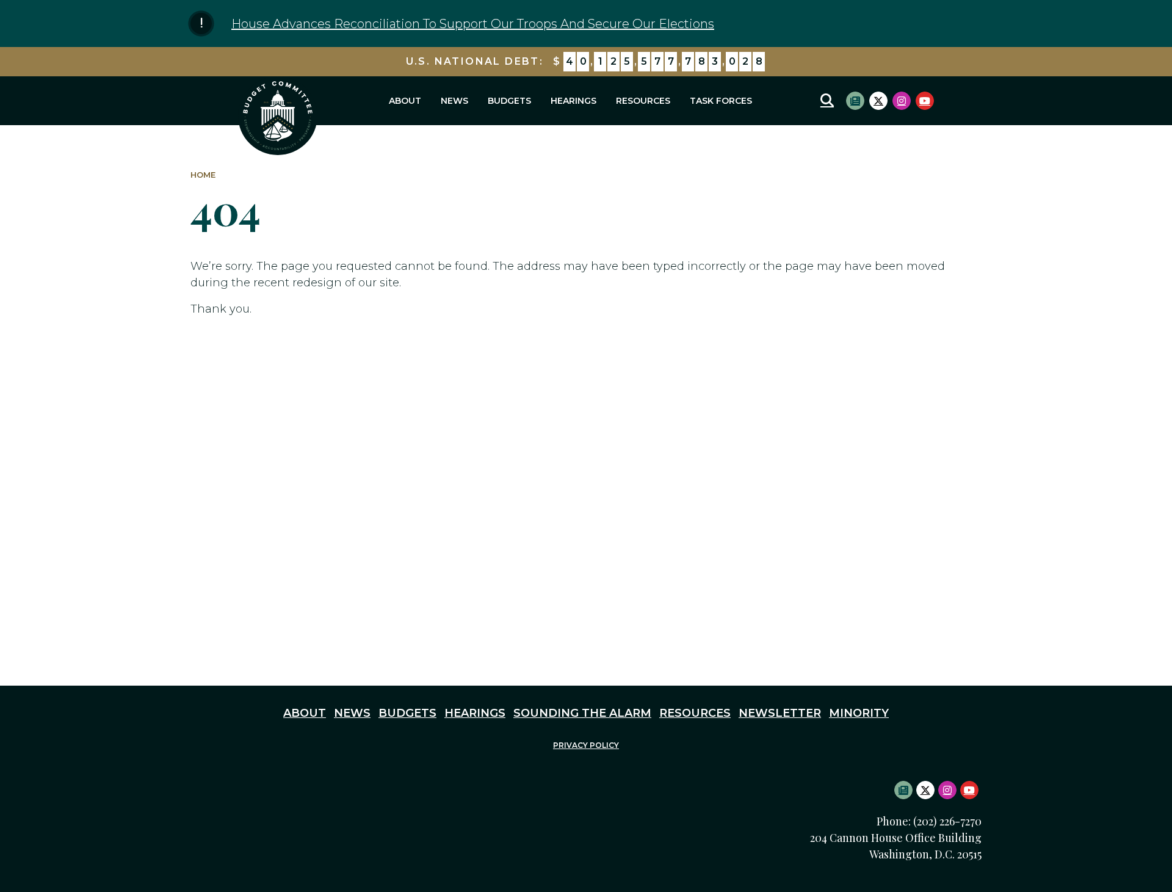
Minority (859, 713)
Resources (643, 100)
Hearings (573, 100)
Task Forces (721, 100)
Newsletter (780, 713)
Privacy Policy (586, 745)
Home (202, 174)
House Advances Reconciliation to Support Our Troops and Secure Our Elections (472, 23)
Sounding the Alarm (582, 713)
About (405, 100)
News (454, 100)
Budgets (509, 100)
